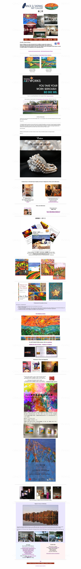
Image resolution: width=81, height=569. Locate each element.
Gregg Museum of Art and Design (43, 99)
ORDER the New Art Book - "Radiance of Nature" (40, 344)
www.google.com (33, 555)
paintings (49, 342)
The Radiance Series (40, 313)
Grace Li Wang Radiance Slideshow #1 (53, 212)
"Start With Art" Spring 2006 (28, 552)
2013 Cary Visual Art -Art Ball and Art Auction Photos (53, 201)
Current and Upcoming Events (34, 51)
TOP (40, 561)
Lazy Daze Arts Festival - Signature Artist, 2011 (28, 548)
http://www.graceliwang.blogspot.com (28, 554)
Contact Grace (42, 527)
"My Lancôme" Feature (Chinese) (28, 550)
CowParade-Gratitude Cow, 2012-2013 (28, 547)
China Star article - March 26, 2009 (28, 549)
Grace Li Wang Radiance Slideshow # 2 (53, 211)
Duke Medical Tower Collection (45, 55)
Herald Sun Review (28, 553)
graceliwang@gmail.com (54, 547)
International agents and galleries (52, 553)
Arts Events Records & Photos (47, 51)
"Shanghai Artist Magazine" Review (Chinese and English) (28, 551)
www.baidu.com (28, 556)
